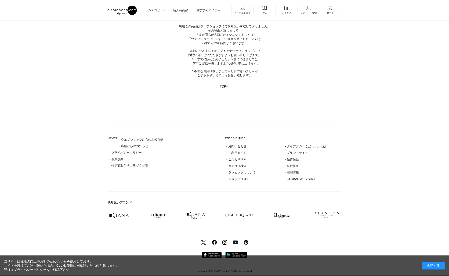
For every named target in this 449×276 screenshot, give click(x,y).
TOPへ (224, 86)
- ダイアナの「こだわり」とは (305, 146)
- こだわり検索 (236, 159)
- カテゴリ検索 (236, 166)
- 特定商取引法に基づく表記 (128, 165)
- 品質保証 (292, 159)
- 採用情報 (292, 172)
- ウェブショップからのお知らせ (141, 139)
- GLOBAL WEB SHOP (300, 179)
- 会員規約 (116, 159)
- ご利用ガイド (236, 153)
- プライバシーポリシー (125, 152)
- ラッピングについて (241, 172)
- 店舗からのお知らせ (133, 146)
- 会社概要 (292, 166)
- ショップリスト (238, 179)
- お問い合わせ (236, 146)
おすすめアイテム (208, 10)
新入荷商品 (180, 10)
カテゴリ (154, 10)
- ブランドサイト (296, 153)
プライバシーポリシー (30, 270)
